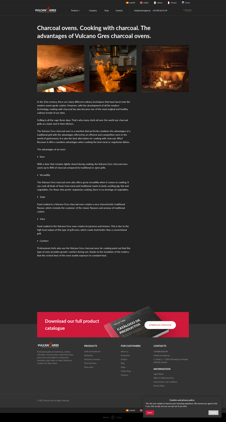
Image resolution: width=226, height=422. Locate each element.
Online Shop (126, 371)
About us (124, 351)
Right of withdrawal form (164, 378)
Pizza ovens (88, 367)
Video (123, 367)
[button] (160, 325)
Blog (122, 363)
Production (125, 355)
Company (93, 10)
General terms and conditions (165, 382)
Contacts (119, 10)
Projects (124, 359)
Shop (106, 10)
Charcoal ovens (90, 363)
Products (74, 10)
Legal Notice (158, 374)
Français (174, 3)
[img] (127, 2)
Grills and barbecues (92, 351)
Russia (187, 3)
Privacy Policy (159, 386)
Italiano (159, 3)
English (146, 3)
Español (132, 3)
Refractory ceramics (92, 359)
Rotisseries (88, 355)
